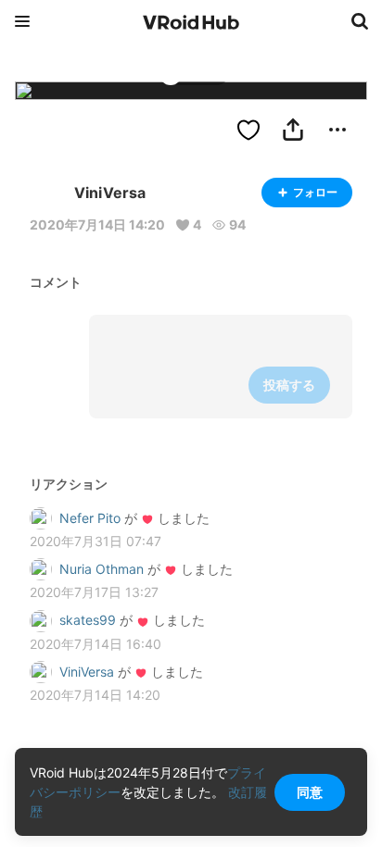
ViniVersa (86, 671)
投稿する (289, 384)
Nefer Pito (90, 518)
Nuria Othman (101, 569)
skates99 (87, 620)
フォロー (315, 192)
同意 (310, 792)
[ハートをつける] (248, 129)
